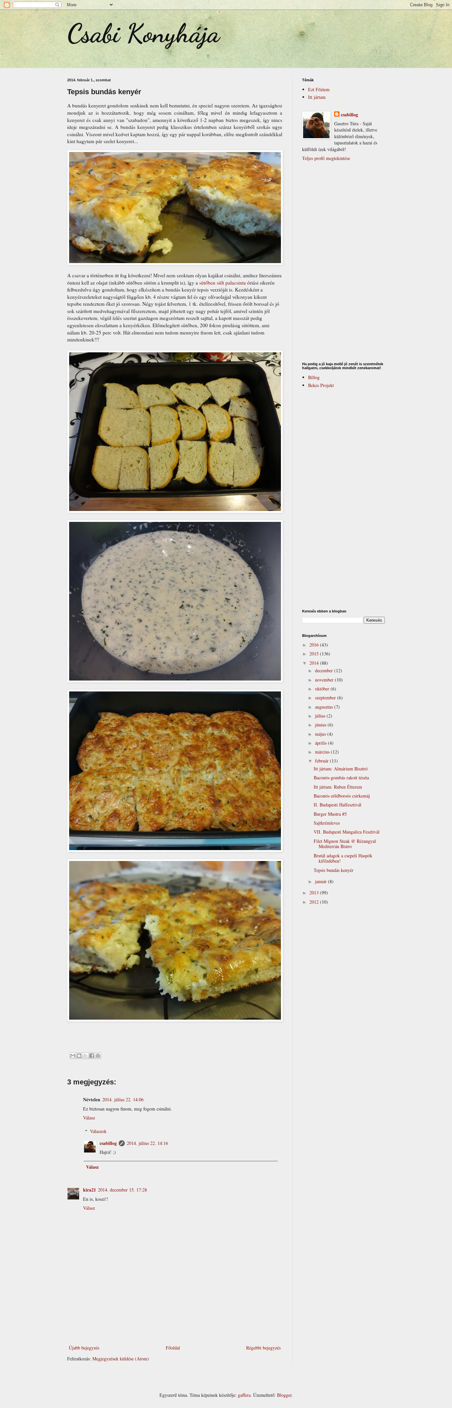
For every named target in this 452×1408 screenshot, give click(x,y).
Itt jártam (317, 97)
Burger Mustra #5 (330, 814)
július (321, 716)
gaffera (244, 1395)
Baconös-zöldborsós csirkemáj (342, 796)
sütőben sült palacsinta (223, 282)
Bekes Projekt (321, 385)
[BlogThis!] (79, 1055)
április (321, 743)
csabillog (108, 1143)
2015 (314, 653)
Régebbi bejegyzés (263, 1348)
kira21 (89, 1189)
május (321, 734)
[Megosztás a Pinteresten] (98, 1055)
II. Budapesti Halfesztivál (337, 805)
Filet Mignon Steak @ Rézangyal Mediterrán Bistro (345, 844)
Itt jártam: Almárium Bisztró (341, 768)
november (325, 680)
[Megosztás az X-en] (85, 1055)
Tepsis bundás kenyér (333, 870)
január (321, 881)
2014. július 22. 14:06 (123, 1099)
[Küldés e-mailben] (72, 1055)
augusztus (324, 707)
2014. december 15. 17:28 (122, 1190)
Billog (314, 377)
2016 (314, 645)
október (323, 688)
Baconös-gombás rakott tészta (341, 777)
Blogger (284, 1395)
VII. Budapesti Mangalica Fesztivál (347, 832)
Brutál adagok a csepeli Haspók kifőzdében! (343, 858)
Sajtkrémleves (327, 823)
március (323, 752)
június (321, 725)
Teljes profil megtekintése (326, 158)
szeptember (326, 697)
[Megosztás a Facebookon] (91, 1055)
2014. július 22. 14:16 (147, 1143)
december (324, 670)
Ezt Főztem (319, 89)
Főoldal (173, 1348)
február (322, 761)
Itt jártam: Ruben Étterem (338, 787)
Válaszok (98, 1131)
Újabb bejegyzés (84, 1348)
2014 (314, 663)
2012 (314, 902)
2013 (314, 892)
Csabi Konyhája (143, 33)
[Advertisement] (174, 1325)
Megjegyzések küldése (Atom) (120, 1358)
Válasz (89, 1118)
